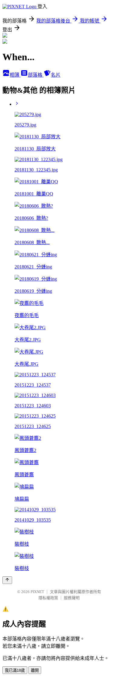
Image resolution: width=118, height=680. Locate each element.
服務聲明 (72, 597)
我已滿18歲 (15, 670)
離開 (35, 670)
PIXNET (37, 591)
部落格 (36, 75)
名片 (56, 75)
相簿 (15, 75)
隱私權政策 (48, 597)
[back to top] (7, 580)
